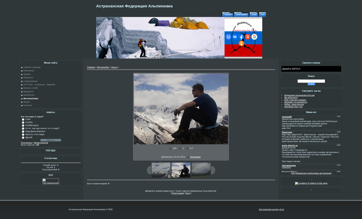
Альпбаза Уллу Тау (293, 106)
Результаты (26, 142)
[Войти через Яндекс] (248, 37)
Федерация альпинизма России (299, 95)
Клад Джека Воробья (35, 131)
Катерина (195, 157)
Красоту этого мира (34, 134)
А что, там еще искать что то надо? (42, 128)
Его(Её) (29, 122)
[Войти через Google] (254, 37)
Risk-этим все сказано (295, 100)
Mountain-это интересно (295, 102)
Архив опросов (41, 142)
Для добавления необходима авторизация (311, 173)
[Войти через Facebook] (241, 37)
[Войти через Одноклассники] (241, 43)
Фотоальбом (103, 67)
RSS (263, 14)
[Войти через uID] (228, 37)
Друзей (28, 137)
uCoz (281, 209)
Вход (254, 14)
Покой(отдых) (32, 125)
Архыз (114, 67)
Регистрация (241, 14)
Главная (228, 14)
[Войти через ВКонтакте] (235, 37)
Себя (27, 119)
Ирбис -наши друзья (294, 104)
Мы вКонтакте (291, 97)
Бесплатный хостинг (269, 209)
